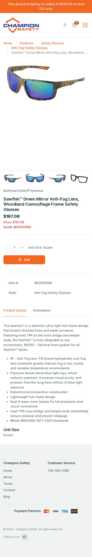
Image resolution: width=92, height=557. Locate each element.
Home (7, 43)
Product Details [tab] (14, 310)
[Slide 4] (79, 178)
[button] (74, 25)
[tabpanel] (46, 380)
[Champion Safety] (21, 25)
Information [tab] (41, 310)
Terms (8, 483)
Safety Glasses (52, 43)
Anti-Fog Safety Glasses (29, 48)
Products (26, 43)
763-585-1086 (58, 470)
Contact (9, 490)
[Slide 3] (57, 178)
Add (26, 259)
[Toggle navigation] (85, 25)
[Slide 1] (12, 178)
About (7, 477)
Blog (6, 496)
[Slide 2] (35, 178)
